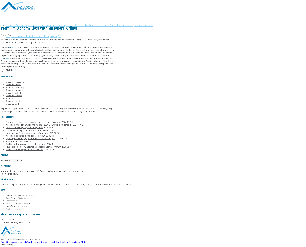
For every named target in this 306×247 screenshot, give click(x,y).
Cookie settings (13, 209)
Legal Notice (11, 200)
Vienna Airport (12, 141)
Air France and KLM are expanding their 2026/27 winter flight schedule (39, 124)
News (10, 34)
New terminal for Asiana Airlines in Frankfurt (27, 133)
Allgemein (4, 34)
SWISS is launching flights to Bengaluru (24, 127)
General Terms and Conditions (20, 195)
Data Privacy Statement (17, 198)
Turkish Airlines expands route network (24, 149)
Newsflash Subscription (17, 206)
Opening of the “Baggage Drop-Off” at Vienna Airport (30, 138)
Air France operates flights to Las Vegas (24, 135)
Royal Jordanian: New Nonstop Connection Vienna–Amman (33, 146)
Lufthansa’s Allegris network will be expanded (27, 130)
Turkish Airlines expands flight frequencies (26, 144)
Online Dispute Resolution (18, 203)
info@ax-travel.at (9, 173)
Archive (4, 160)
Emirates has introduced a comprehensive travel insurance (33, 122)
